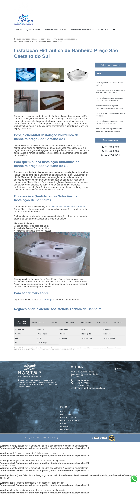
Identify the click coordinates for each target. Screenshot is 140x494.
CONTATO (103, 29)
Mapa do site (66, 430)
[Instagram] (115, 372)
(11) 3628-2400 (111, 151)
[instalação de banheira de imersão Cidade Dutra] (77, 75)
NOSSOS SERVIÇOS (54, 29)
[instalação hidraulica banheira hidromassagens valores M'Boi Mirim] (52, 75)
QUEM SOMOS (33, 29)
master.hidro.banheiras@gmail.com (88, 388)
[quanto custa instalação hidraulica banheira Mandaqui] (52, 100)
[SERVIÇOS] (114, 29)
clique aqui (47, 300)
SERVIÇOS (64, 427)
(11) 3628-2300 (111, 147)
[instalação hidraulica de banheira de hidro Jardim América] (26, 75)
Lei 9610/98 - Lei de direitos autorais (62, 349)
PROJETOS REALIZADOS (82, 29)
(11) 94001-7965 (111, 155)
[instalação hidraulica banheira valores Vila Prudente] (26, 100)
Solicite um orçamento (110, 65)
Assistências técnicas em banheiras (68, 207)
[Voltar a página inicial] (23, 13)
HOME (19, 29)
